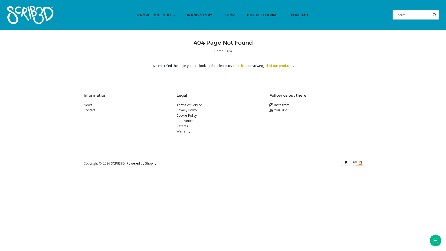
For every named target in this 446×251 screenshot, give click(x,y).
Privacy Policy (187, 110)
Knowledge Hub (154, 15)
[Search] (434, 15)
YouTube (280, 110)
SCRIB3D (118, 163)
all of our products (278, 65)
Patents (182, 126)
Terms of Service (189, 105)
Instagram (281, 105)
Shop (229, 15)
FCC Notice (185, 121)
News (88, 105)
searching (240, 65)
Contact (300, 15)
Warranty (183, 131)
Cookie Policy (187, 115)
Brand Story (198, 15)
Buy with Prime (263, 15)
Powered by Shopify (141, 163)
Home (218, 51)
